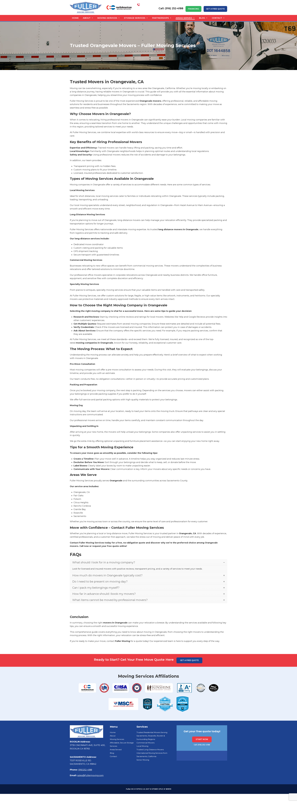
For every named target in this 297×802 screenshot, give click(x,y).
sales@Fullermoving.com (90, 775)
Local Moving (142, 746)
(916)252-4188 (85, 770)
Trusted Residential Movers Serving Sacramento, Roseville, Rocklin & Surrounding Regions (152, 735)
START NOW (202, 739)
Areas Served (184, 18)
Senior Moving (143, 760)
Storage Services (134, 18)
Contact (217, 18)
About (86, 18)
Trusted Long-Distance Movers (150, 749)
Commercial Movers (145, 743)
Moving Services (107, 18)
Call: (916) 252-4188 (202, 745)
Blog (202, 18)
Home (75, 18)
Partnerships (160, 18)
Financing (193, 9)
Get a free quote (215, 9)
